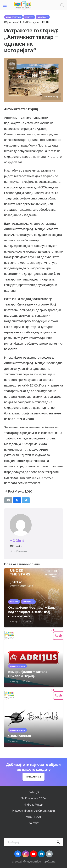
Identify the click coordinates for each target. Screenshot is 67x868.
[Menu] (5, 5)
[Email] (49, 853)
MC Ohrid (17, 541)
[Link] (22, 5)
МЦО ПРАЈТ (33, 816)
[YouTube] (33, 853)
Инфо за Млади (33, 804)
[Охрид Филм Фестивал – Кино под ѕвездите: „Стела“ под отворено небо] (33, 570)
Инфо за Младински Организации (33, 810)
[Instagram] (25, 853)
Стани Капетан (19, 736)
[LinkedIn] (41, 853)
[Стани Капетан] (33, 690)
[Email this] (8, 500)
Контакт (33, 823)
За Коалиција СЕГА (33, 798)
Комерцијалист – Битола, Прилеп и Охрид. (28, 673)
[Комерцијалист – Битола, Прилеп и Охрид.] (33, 630)
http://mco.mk (18, 551)
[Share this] (17, 500)
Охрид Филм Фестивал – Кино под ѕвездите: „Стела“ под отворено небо (32, 612)
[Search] (62, 5)
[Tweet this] (26, 500)
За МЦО (34, 792)
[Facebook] (17, 853)
